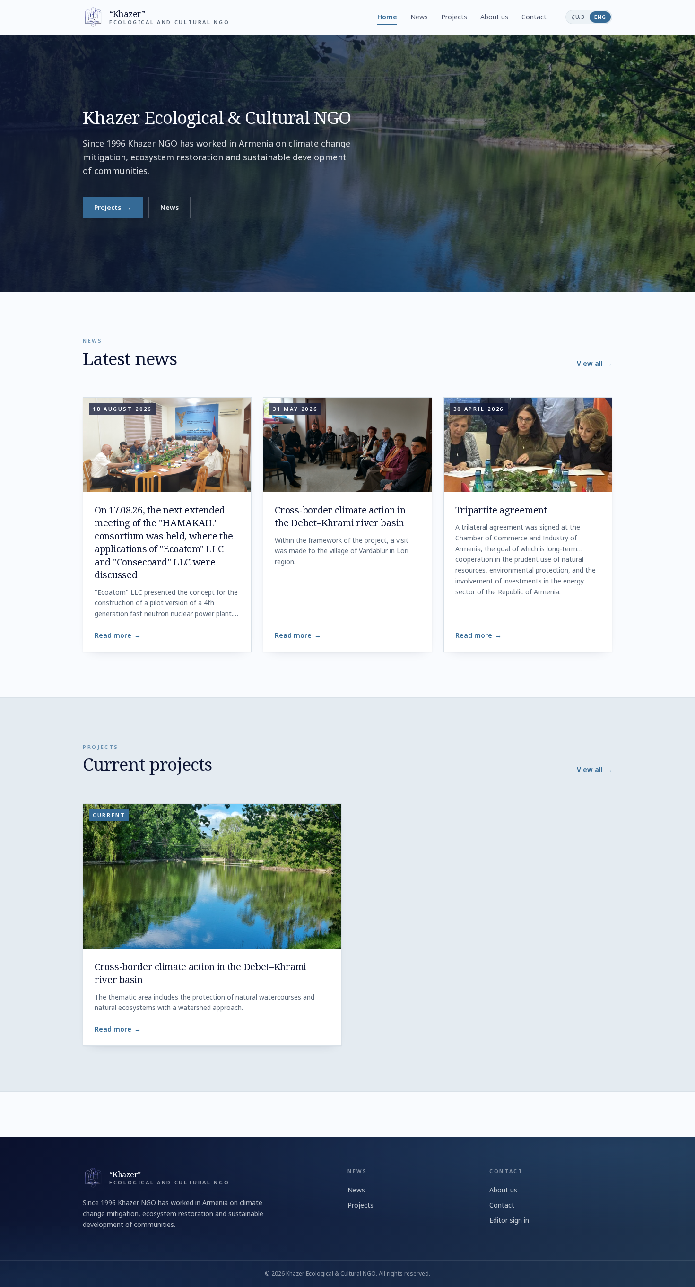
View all (594, 363)
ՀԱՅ (578, 16)
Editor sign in (509, 1220)
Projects (454, 16)
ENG (600, 16)
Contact (534, 16)
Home (387, 16)
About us (494, 16)
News (419, 16)
